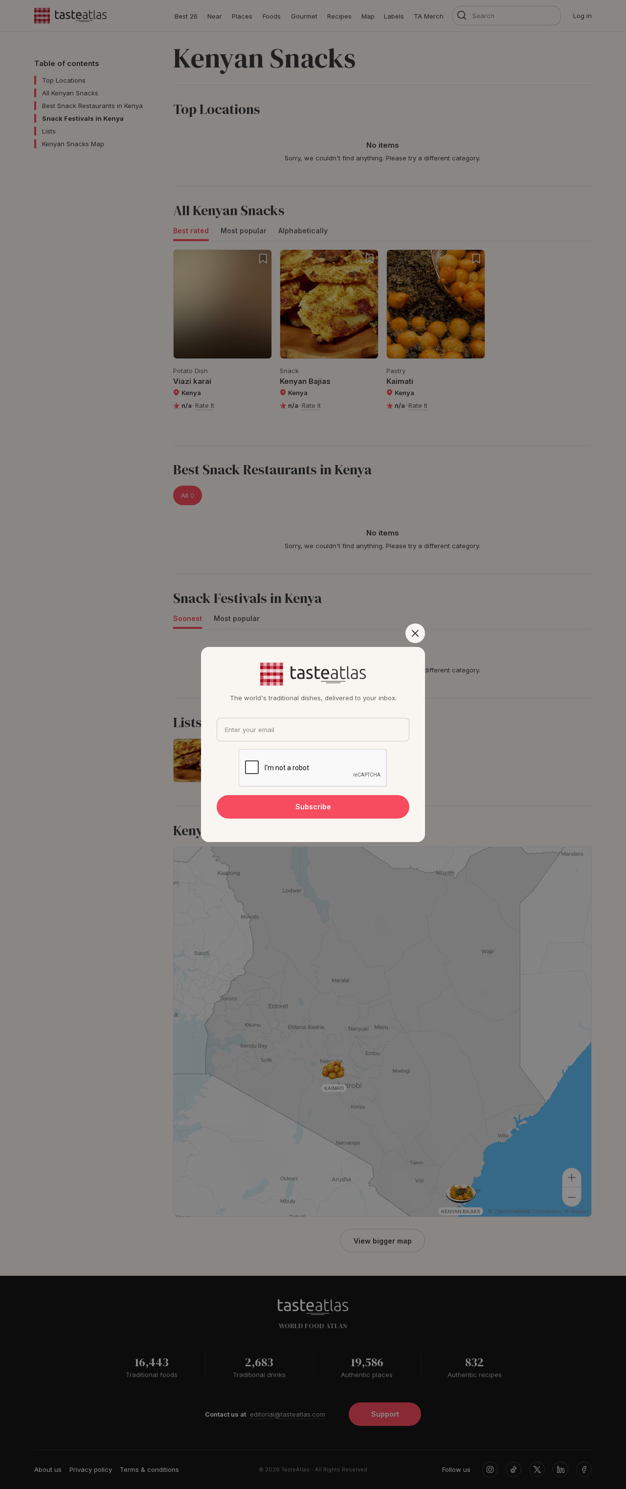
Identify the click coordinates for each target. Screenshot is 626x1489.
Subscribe (313, 806)
